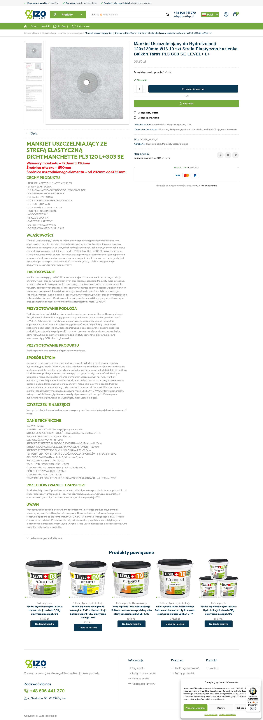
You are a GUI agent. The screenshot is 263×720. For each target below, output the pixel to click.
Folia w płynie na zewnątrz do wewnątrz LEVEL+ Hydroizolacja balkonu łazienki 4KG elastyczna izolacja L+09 (88, 612)
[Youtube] (227, 155)
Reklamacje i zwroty (143, 683)
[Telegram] (235, 155)
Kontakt (214, 668)
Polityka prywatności (227, 714)
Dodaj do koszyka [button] (59, 578)
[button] (226, 14)
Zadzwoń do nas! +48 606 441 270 (152, 157)
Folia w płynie (44, 603)
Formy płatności (184, 673)
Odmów (221, 707)
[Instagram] (220, 155)
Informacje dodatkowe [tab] (46, 538)
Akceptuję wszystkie (195, 707)
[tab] (76, 133)
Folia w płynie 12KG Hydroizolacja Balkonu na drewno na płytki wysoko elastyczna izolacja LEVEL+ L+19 (131, 610)
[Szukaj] (168, 14)
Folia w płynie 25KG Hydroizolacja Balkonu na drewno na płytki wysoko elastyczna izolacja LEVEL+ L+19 (175, 610)
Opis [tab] (33, 133)
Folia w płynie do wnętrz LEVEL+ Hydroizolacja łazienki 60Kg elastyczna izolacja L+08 (219, 610)
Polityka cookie (140, 678)
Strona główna (31, 32)
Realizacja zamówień (187, 668)
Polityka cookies (210, 714)
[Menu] (258, 687)
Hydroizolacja (49, 32)
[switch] (253, 708)
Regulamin (138, 668)
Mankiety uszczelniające (70, 32)
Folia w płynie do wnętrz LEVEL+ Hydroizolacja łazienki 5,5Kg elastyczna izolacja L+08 (44, 610)
